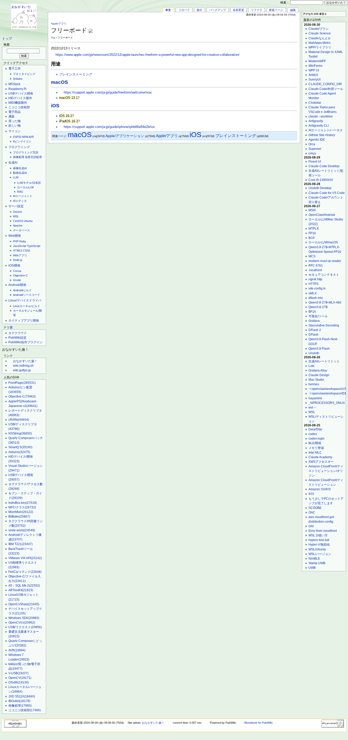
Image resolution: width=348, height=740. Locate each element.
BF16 (312, 311)
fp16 (312, 238)
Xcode (17, 280)
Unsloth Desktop (320, 188)
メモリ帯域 (316, 448)
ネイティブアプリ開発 (23, 320)
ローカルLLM (25, 187)
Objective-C (20, 275)
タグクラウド (17, 333)
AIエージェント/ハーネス (326, 130)
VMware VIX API (25, 558)
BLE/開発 (315, 443)
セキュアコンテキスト (324, 274)
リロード (184, 9)
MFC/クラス (22, 507)
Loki (311, 366)
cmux (312, 153)
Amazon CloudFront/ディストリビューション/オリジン (326, 471)
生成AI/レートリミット (324, 361)
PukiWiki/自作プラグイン (25, 342)
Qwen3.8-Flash (319, 348)
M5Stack (14, 84)
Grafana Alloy (318, 370)
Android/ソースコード (26, 294)
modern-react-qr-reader (325, 261)
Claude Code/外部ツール (326, 89)
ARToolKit (20, 590)
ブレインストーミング (75, 74)
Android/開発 (17, 285)
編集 (293, 9)
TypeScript (33, 245)
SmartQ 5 (20, 447)
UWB (312, 568)
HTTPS (313, 284)
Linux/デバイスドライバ (24, 300)
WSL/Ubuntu (317, 549)
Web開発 (14, 235)
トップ (7, 39)
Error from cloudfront (323, 531)
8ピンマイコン (22, 141)
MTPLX (314, 228)
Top (53, 37)
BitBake (19, 516)
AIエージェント (22, 195)
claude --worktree (321, 116)
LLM (15, 177)
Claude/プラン (319, 29)
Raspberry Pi (17, 89)
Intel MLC (315, 452)
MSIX (312, 210)
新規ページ (276, 9)
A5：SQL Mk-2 (24, 585)
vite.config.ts (317, 288)
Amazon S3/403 (320, 489)
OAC (312, 512)
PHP (16, 241)
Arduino (17, 78)
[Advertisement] (237, 27)
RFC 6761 (316, 265)
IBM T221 (20, 544)
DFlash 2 (315, 330)
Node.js (17, 259)
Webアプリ (20, 255)
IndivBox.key (22, 503)
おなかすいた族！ (25, 361)
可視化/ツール (318, 316)
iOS (55, 105)
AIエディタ (20, 200)
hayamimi (315, 398)
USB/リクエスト (25, 627)
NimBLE (314, 558)
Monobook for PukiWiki (258, 722)
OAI (311, 526)
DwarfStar (315, 429)
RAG (20, 191)
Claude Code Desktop (324, 166)
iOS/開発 (14, 265)
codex (313, 434)
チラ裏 (8, 327)
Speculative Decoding (324, 325)
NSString (20, 433)
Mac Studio (316, 379)
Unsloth (314, 353)
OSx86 (18, 682)
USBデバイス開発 (20, 93)
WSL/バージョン (320, 554)
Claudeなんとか (320, 38)
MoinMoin (20, 512)
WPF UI (314, 70)
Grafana (314, 321)
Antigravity (316, 121)
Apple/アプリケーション (124, 136)
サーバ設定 (16, 206)
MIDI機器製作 (17, 102)
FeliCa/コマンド (25, 572)
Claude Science (320, 33)
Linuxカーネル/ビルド (26, 306)
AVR (31, 136)
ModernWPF (317, 61)
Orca (312, 144)
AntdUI (313, 75)
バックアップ (217, 9)
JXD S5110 (21, 696)
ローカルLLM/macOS (323, 242)
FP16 (312, 233)
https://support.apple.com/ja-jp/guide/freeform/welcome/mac (108, 92)
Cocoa (17, 270)
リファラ (256, 9)
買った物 (14, 121)
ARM (25, 136)
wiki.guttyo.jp (22, 370)
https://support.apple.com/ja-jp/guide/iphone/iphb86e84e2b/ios (109, 127)
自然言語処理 (33, 156)
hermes (314, 384)
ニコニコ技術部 (19, 107)
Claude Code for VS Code (327, 193)
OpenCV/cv (21, 622)
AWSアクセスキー (321, 462)
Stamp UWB (317, 563)
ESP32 (17, 136)
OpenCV (19, 678)
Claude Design (319, 375)
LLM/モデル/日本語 (29, 182)
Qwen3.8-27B (318, 307)
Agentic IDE (317, 139)
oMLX (313, 293)
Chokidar (315, 102)
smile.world (21, 530)
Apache (17, 225)
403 (311, 494)
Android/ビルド (22, 290)
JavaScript (19, 245)
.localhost (315, 270)
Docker (17, 211)
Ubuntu (28, 220)
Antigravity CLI (319, 125)
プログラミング (19, 147)
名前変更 (238, 9)
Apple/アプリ (58, 23)
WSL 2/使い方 (318, 535)
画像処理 (18, 156)
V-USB (18, 673)
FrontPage (22, 383)
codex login (317, 438)
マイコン (14, 131)
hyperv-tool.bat (319, 540)
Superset (315, 149)
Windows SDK (23, 618)
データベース (21, 230)
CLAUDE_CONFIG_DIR (325, 84)
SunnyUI (314, 79)
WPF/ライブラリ (320, 47)
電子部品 (14, 112)
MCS (312, 256)
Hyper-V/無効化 (319, 544)
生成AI (12, 162)
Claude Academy (320, 457)
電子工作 (14, 68)
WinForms (316, 66)
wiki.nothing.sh (23, 365)
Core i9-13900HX (321, 180)
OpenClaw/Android (322, 215)
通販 (11, 116)
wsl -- (312, 407)
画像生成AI (20, 168)
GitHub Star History (322, 135)
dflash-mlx (316, 298)
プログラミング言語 (25, 152)
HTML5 (17, 250)
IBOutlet (19, 701)
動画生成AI (20, 172)
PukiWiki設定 (17, 337)
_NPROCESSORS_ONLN (327, 403)
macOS (59, 82)
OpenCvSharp (23, 604)
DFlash (313, 334)
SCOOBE (315, 508)
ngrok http (315, 279)
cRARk (18, 419)
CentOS (18, 220)
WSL (16, 216)
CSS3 (26, 250)
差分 (199, 9)
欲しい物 (14, 125)
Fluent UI (315, 161)
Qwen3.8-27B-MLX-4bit (325, 302)
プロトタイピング (24, 73)
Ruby (22, 241)
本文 (168, 9)
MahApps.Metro (319, 43)
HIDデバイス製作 (20, 98)
